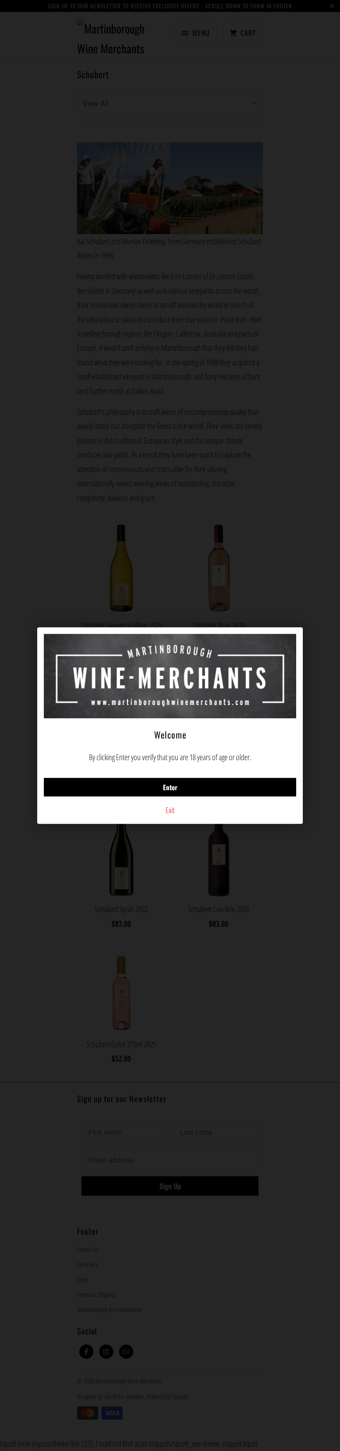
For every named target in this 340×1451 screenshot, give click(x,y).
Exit (170, 810)
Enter (170, 787)
